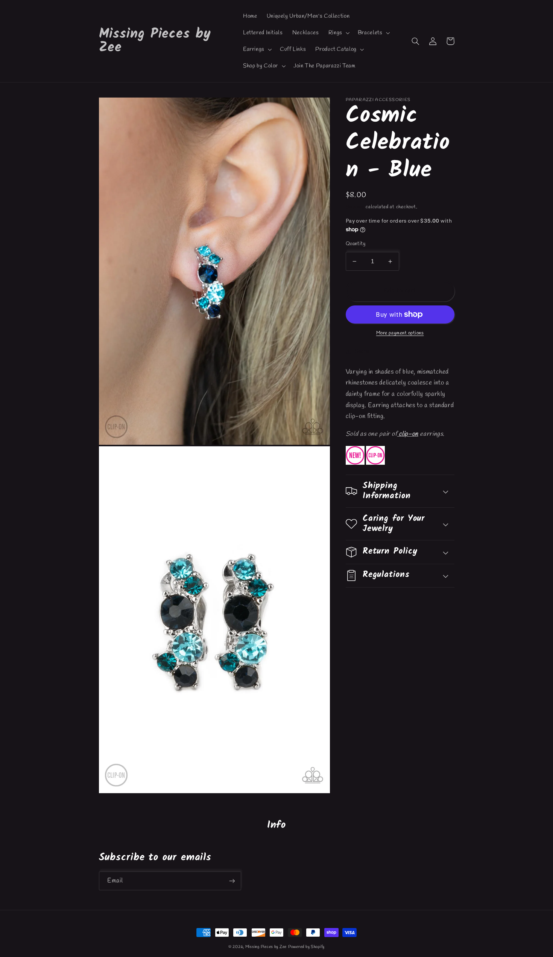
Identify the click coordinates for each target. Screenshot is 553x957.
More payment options (400, 333)
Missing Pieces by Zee (266, 946)
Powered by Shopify (306, 946)
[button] (338, 32)
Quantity (355, 243)
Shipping (355, 207)
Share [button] (362, 351)
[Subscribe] (231, 881)
